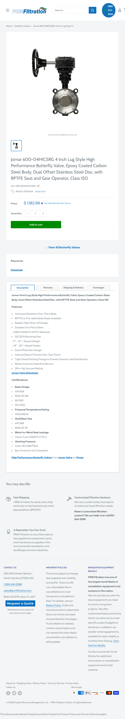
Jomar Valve (65, 457)
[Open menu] (7, 10)
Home (9, 26)
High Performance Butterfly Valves (32, 457)
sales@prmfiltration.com (18, 590)
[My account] (119, 10)
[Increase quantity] (43, 213)
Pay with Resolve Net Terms (57, 203)
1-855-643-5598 (13, 584)
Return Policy (53, 605)
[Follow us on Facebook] (8, 693)
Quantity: (16, 213)
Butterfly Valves (22, 26)
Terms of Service (56, 683)
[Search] (92, 10)
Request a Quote (20, 603)
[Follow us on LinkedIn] (20, 693)
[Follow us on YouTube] (14, 693)
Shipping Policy (24, 683)
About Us (10, 683)
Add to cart (36, 224)
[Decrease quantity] (27, 213)
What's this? (40, 191)
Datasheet (17, 269)
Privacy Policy (72, 683)
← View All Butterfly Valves (62, 247)
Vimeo (80, 457)
